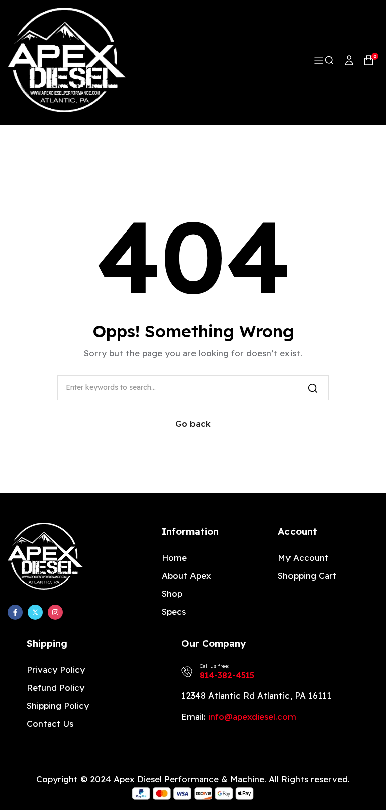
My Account (303, 557)
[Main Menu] (319, 60)
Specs (174, 611)
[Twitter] (35, 612)
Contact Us (50, 723)
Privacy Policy (56, 669)
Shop (172, 593)
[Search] (312, 388)
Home (174, 557)
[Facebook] (15, 612)
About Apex (186, 575)
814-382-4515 (227, 675)
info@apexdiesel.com (252, 716)
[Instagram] (55, 612)
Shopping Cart (307, 575)
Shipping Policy (58, 705)
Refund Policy (55, 687)
